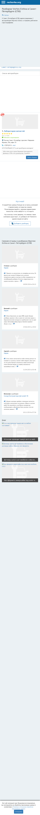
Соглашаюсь (18, 812)
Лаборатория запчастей (14, 131)
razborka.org (14, 2)
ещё (14, 145)
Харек (6, 268)
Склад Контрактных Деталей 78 (16, 396)
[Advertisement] (20, 45)
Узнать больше (32, 157)
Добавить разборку (21, 223)
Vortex (6, 15)
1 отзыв (6, 135)
